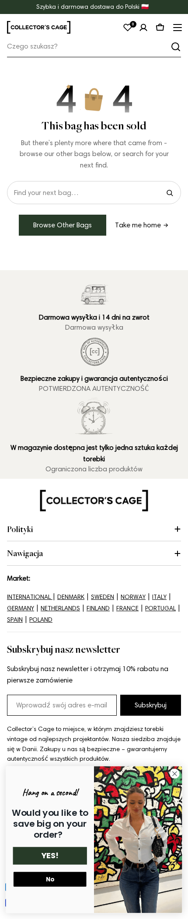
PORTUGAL (160, 608)
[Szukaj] (176, 47)
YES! (50, 855)
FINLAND (98, 608)
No (50, 879)
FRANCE (127, 608)
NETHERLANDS (60, 608)
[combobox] (94, 46)
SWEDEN (102, 597)
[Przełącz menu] (176, 27)
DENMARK (70, 597)
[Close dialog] (175, 774)
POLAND (40, 619)
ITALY (159, 597)
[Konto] (143, 27)
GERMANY (20, 608)
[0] (127, 27)
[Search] (169, 192)
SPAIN (15, 619)
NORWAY (133, 597)
